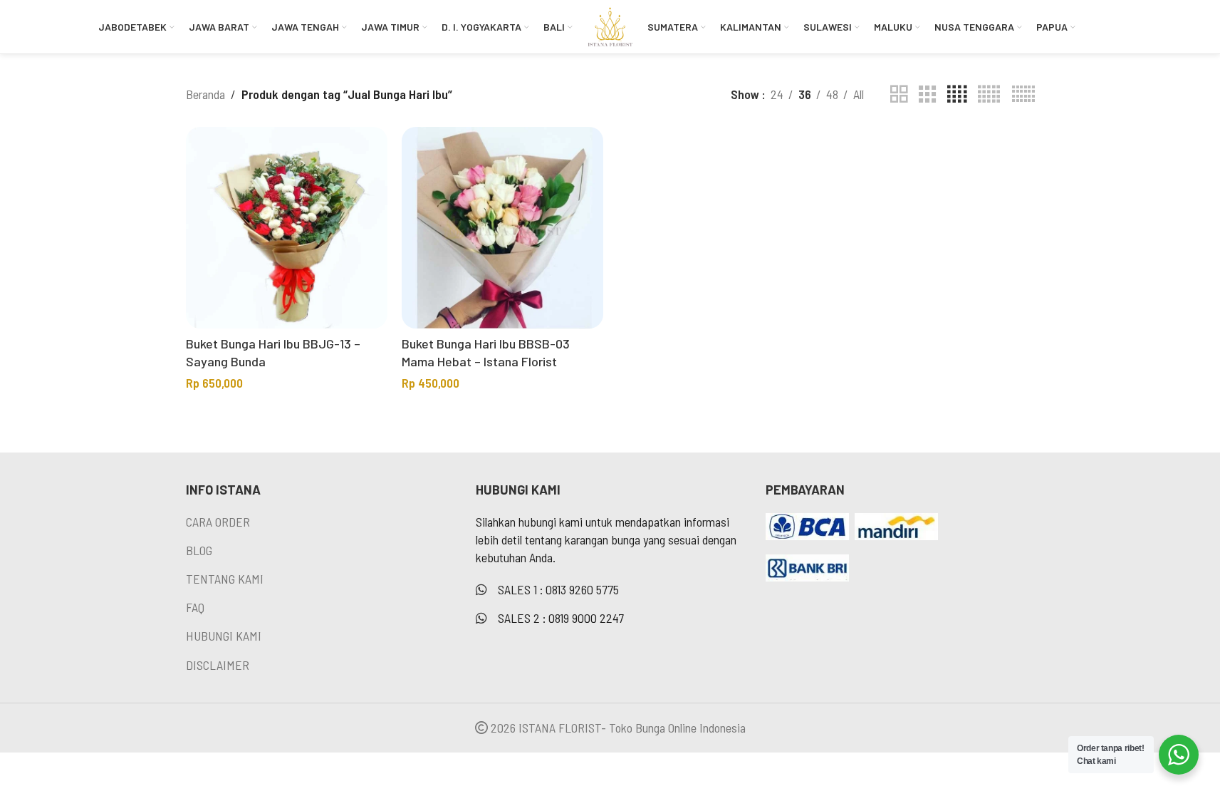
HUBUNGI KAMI (223, 635)
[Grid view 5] (989, 94)
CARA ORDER (218, 521)
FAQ (195, 607)
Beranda (205, 94)
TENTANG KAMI (225, 578)
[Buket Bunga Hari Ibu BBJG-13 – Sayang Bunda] (286, 228)
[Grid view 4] (956, 94)
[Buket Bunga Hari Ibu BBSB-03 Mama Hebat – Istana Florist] (502, 228)
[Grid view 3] (927, 94)
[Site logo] (610, 25)
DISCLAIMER (217, 665)
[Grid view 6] (1023, 94)
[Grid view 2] (898, 94)
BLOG (199, 550)
